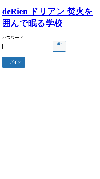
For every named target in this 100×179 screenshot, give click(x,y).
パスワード (12, 37)
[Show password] (59, 46)
